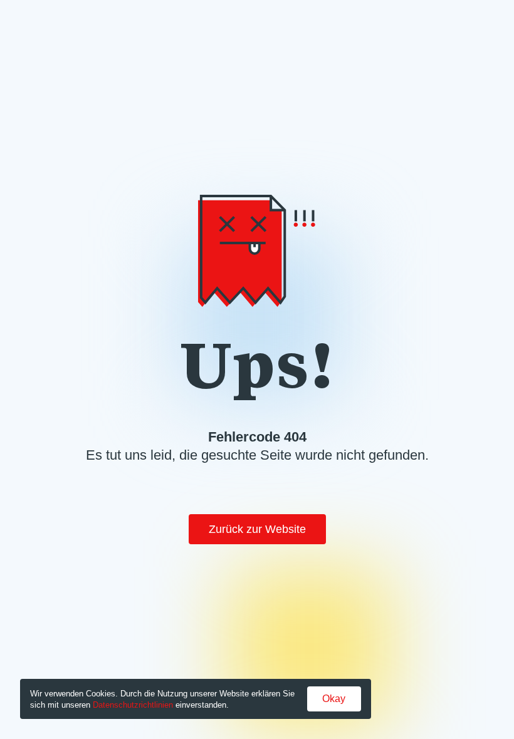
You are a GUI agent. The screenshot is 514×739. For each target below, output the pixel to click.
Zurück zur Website (257, 529)
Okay (333, 698)
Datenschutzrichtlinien (133, 705)
